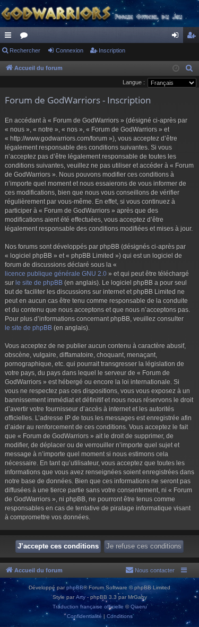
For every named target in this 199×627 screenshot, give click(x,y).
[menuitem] (189, 68)
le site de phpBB (39, 282)
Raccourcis (10, 37)
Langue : (134, 82)
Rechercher (25, 50)
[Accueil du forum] (99, 13)
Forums (26, 37)
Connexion (69, 50)
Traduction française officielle (88, 606)
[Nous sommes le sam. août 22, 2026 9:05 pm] (175, 69)
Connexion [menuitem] (177, 37)
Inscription (112, 50)
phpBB (74, 587)
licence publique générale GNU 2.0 (56, 273)
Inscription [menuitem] (193, 37)
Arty (80, 597)
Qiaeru (139, 606)
